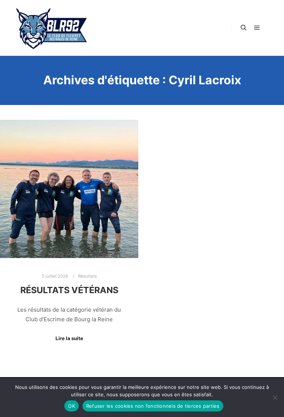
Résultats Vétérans (69, 290)
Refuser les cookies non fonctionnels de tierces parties (153, 406)
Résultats (87, 276)
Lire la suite (69, 338)
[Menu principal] (257, 28)
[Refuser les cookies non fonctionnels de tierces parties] (274, 397)
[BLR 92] (52, 28)
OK (71, 406)
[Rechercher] (243, 28)
